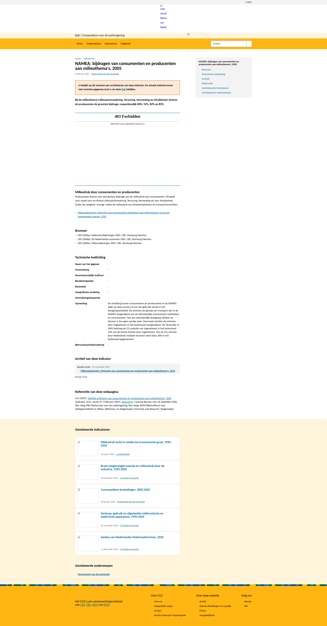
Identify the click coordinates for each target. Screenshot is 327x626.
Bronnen (206, 70)
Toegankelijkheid (207, 615)
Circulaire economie (129, 478)
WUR (106, 604)
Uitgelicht (126, 44)
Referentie (207, 83)
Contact (157, 611)
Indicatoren (111, 44)
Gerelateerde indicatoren (215, 88)
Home (80, 44)
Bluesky (247, 601)
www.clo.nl (127, 402)
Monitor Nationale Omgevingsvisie (170, 615)
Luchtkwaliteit (123, 454)
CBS (82, 604)
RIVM (95, 604)
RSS (246, 606)
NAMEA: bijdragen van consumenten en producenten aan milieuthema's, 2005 (129, 398)
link (123, 89)
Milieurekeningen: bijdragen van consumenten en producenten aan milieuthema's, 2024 (128, 371)
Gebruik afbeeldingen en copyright (215, 606)
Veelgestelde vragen (163, 606)
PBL (88, 604)
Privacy (202, 611)
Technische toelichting (213, 74)
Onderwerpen (93, 44)
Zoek (249, 44)
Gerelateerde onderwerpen (216, 93)
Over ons (158, 601)
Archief (205, 79)
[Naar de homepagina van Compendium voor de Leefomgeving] (163, 19)
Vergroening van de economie (105, 74)
